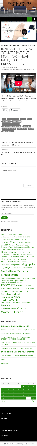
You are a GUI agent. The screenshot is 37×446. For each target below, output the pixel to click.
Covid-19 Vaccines (8, 245)
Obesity (3, 280)
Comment (29, 185)
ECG (30, 119)
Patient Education (6, 282)
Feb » (33, 401)
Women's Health (12, 312)
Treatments (5, 308)
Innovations (17, 121)
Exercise (4, 257)
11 (3, 392)
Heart (25, 259)
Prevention (5, 45)
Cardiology (26, 234)
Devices (23, 119)
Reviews (15, 289)
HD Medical (6, 121)
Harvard (9, 256)
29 (23, 398)
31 (33, 398)
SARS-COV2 (30, 289)
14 (18, 392)
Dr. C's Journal (24, 252)
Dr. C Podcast (13, 254)
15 (23, 392)
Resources (6, 288)
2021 (4, 119)
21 (18, 395)
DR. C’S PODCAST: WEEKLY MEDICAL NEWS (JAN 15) (18, 152)
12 (8, 392)
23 (28, 395)
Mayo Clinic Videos (24, 268)
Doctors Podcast (9, 252)
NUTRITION (31, 278)
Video (3, 67)
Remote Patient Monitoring (12, 126)
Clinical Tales (5, 363)
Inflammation (5, 265)
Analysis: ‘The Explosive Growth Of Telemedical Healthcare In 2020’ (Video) (17, 142)
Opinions (23, 280)
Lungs (2, 268)
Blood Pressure (13, 119)
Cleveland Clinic (21, 239)
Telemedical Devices (9, 129)
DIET (11, 249)
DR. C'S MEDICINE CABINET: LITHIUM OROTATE (17, 352)
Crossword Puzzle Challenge (10, 247)
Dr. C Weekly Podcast (24, 254)
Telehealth (27, 126)
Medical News (8, 271)
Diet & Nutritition (18, 249)
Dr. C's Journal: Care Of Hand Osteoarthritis (15, 326)
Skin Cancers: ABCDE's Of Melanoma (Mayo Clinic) (17, 355)
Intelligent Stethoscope (11, 124)
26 (8, 398)
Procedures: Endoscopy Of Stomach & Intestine (16, 348)
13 (13, 392)
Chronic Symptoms (7, 239)
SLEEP (6, 291)
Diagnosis (5, 249)
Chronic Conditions (22, 237)
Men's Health (9, 274)
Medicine (23, 271)
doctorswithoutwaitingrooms (11, 69)
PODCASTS (8, 285)
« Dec (3, 401)
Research (28, 286)
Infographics (28, 264)
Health (4, 259)
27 (13, 398)
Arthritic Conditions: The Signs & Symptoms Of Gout (18, 330)
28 (18, 398)
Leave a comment (28, 69)
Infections (24, 261)
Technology (14, 45)
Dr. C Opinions (5, 254)
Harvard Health (17, 257)
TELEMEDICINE (24, 45)
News (24, 278)
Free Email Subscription (11, 201)
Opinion (17, 280)
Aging (2, 235)
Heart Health (16, 261)
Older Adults (10, 280)
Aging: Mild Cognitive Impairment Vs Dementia (16, 333)
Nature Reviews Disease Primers (11, 278)
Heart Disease (6, 262)
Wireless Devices (8, 131)
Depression (23, 247)
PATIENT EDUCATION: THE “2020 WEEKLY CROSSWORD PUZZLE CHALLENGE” (15, 338)
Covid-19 (15, 242)
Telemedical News (10, 296)
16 (28, 392)
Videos (32, 45)
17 (33, 392)
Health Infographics (15, 259)
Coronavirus (5, 242)
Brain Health (12, 235)
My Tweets (4, 418)
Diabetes (30, 247)
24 (33, 395)
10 (33, 389)
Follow (4, 217)
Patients (13, 282)
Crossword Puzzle (22, 245)
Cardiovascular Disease (7, 237)
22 (23, 395)
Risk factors (22, 289)
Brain (6, 234)
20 (13, 395)
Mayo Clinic (11, 267)
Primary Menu (34, 19)
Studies (11, 291)
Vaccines (13, 308)
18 (3, 395)
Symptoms (24, 291)
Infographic (15, 264)
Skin (2, 291)
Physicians (19, 282)
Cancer (20, 234)
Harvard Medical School (29, 256)
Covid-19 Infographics (26, 242)
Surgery (16, 291)
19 (8, 395)
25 (3, 398)
